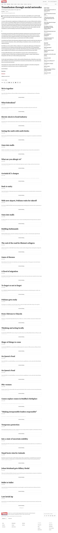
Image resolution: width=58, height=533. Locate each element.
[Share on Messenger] (9, 82)
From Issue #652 (9, 13)
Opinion (15, 4)
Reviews (22, 4)
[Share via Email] (20, 82)
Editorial (12, 4)
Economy (25, 4)
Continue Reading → (21, 97)
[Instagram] (53, 1)
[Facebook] (48, 1)
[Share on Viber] (18, 82)
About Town (29, 4)
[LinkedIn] (54, 1)
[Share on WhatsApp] (13, 82)
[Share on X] (5, 82)
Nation (7, 11)
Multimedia (8, 4)
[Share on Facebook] (7, 82)
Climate (18, 4)
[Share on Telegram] (16, 82)
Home (2, 4)
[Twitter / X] (50, 1)
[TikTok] (56, 1)
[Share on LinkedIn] (11, 82)
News (5, 4)
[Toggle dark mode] (56, 4)
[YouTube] (51, 1)
